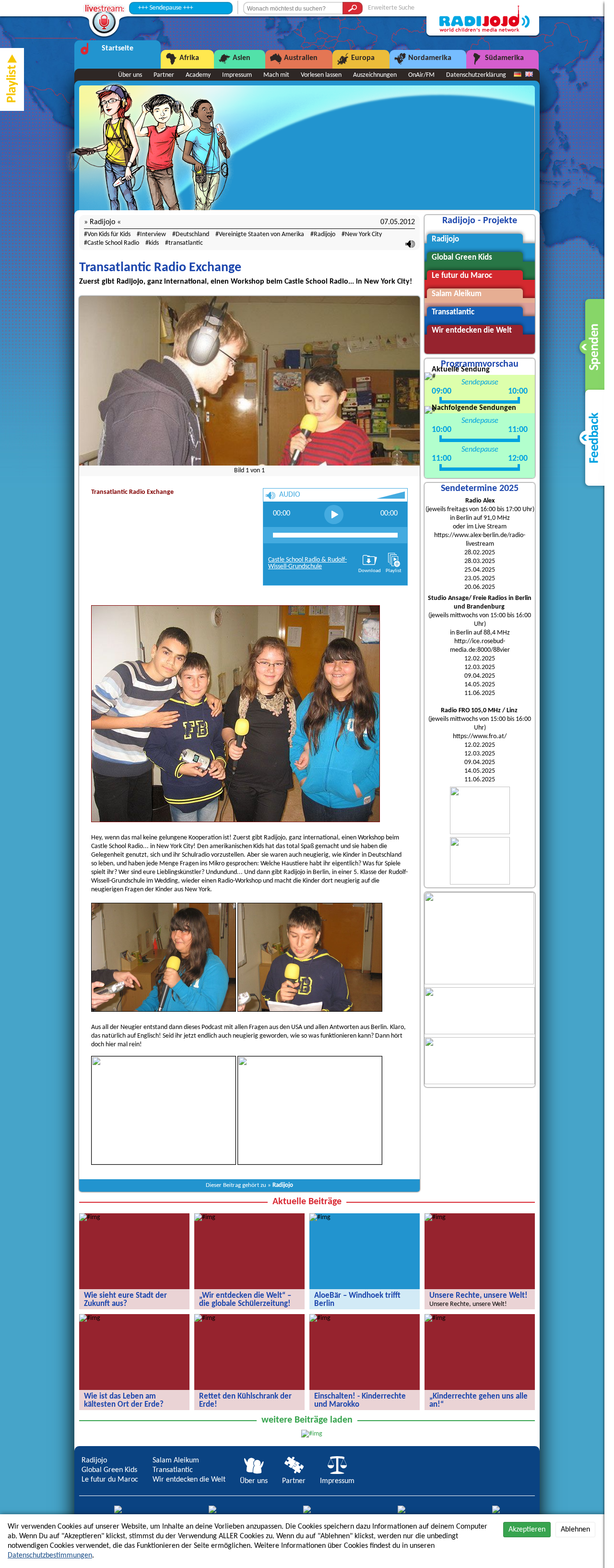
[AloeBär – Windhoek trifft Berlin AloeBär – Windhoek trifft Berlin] (320, 1217)
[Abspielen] (333, 514)
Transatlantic (173, 1470)
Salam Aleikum (176, 1460)
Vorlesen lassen (321, 75)
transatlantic (185, 243)
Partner (164, 75)
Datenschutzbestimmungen (50, 1555)
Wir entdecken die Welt (189, 1480)
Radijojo (324, 234)
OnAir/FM (421, 75)
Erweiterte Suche (391, 8)
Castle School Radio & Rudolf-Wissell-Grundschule (307, 563)
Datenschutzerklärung (476, 75)
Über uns (130, 75)
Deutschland (192, 234)
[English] (529, 75)
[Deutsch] (517, 75)
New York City (363, 234)
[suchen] (352, 8)
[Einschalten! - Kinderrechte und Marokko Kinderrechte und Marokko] (320, 1318)
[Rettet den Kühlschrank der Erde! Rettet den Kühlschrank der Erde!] (204, 1318)
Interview (153, 234)
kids (154, 243)
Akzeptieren (526, 1529)
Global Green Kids (109, 1470)
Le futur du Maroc (110, 1480)
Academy (198, 75)
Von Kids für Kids (108, 234)
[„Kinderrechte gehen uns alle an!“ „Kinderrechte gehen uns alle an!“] (435, 1318)
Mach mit (276, 75)
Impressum (237, 75)
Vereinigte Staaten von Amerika (261, 234)
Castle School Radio (113, 243)
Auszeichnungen (375, 75)
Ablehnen (575, 1529)
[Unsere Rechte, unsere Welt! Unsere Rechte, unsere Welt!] (435, 1217)
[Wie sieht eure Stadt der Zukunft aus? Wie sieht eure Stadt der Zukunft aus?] (89, 1217)
